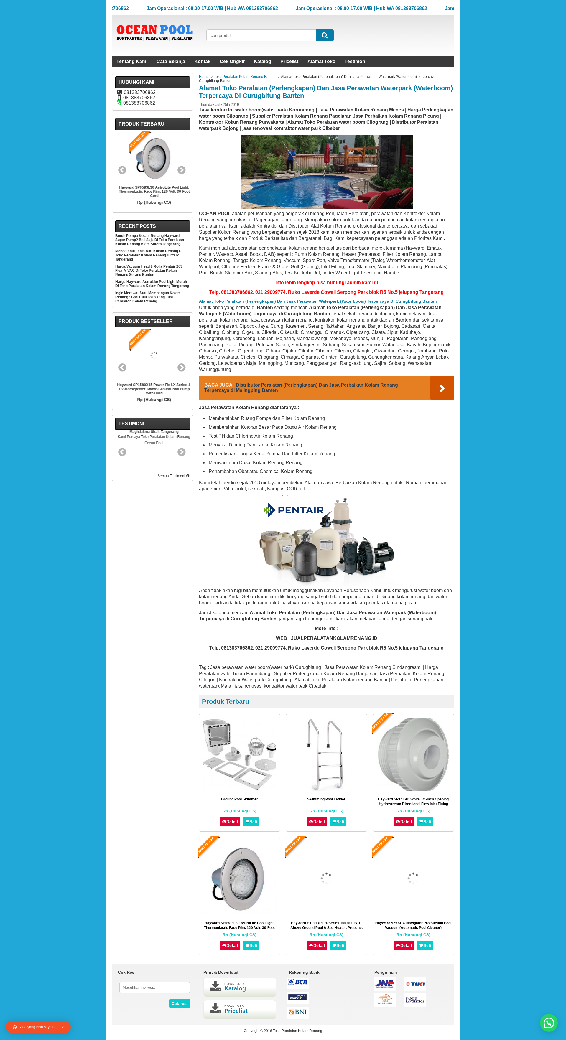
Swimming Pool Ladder (326, 799)
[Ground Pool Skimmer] (239, 789)
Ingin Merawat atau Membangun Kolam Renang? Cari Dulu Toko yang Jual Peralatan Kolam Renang (148, 297)
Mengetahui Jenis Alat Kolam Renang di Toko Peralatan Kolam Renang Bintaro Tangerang (148, 255)
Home (204, 77)
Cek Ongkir (232, 61)
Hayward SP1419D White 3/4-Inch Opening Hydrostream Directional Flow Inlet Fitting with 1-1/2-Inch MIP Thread (413, 804)
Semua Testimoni (171, 476)
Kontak (202, 61)
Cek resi (180, 1003)
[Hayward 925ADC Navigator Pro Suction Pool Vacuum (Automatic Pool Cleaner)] (413, 912)
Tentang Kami (131, 61)
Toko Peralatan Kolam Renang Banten (245, 77)
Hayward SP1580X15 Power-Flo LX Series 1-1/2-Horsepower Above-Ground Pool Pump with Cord (153, 389)
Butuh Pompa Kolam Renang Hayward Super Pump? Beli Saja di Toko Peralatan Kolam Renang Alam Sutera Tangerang (149, 240)
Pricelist (289, 61)
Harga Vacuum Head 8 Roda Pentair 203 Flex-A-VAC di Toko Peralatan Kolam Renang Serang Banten (148, 270)
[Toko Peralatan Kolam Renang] (155, 45)
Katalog (262, 61)
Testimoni (355, 61)
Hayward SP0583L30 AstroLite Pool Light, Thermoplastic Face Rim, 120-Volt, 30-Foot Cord (239, 927)
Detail (232, 821)
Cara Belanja (171, 61)
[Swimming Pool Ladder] (326, 789)
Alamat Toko (321, 61)
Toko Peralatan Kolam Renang (297, 1031)
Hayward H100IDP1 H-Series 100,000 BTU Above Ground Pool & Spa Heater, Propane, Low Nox (326, 927)
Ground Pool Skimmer (239, 799)
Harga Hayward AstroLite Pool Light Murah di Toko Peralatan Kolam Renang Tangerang (152, 284)
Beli (253, 821)
